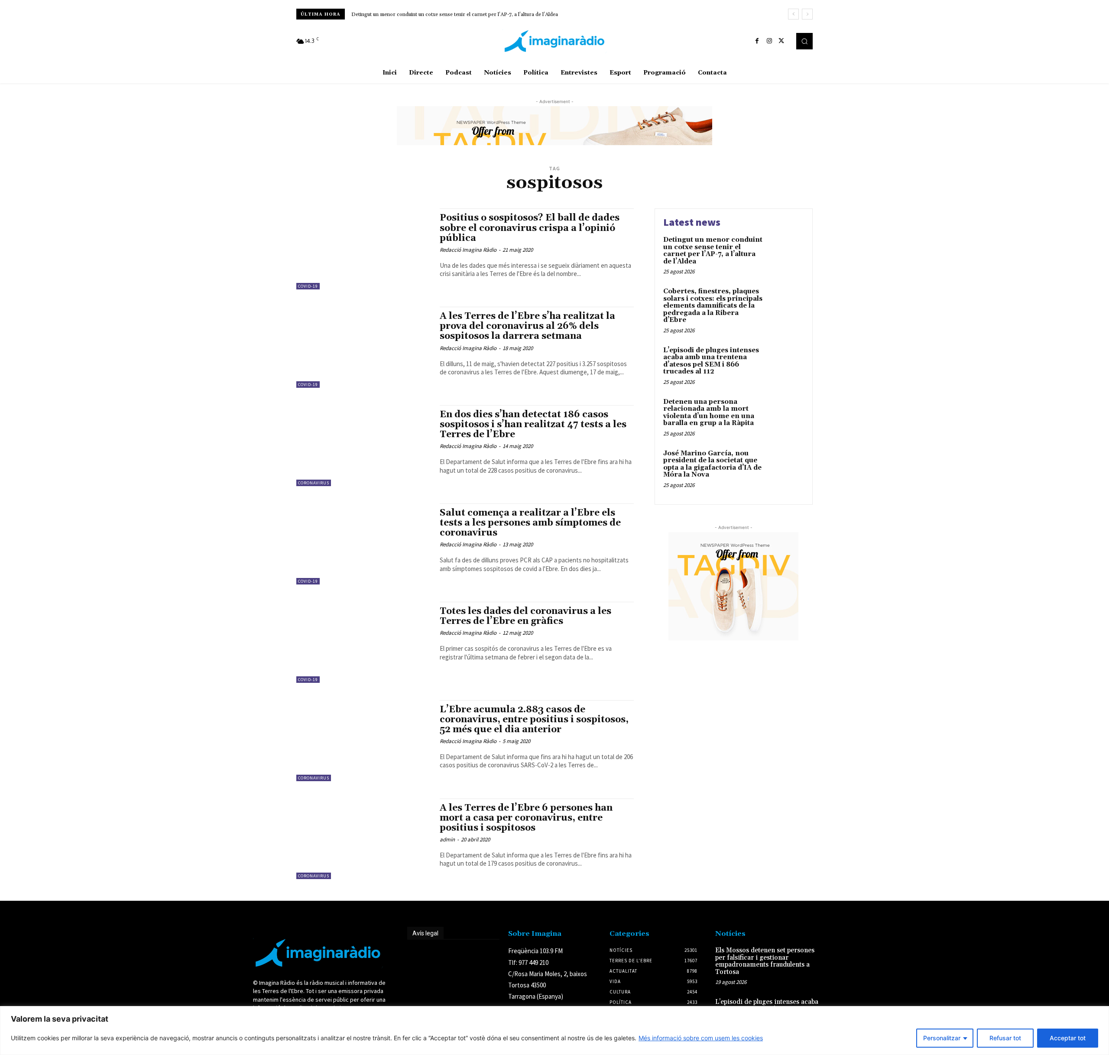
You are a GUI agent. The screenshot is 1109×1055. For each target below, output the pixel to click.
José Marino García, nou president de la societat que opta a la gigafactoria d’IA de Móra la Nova (712, 464)
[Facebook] (757, 41)
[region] (554, 1030)
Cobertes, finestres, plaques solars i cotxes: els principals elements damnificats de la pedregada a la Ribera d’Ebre (712, 305)
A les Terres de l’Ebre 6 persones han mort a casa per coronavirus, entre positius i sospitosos (526, 818)
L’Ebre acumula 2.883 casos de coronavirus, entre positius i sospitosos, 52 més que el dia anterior (534, 719)
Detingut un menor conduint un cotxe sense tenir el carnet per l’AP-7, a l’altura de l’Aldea (454, 14)
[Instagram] (769, 41)
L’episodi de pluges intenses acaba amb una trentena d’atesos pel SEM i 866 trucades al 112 (711, 361)
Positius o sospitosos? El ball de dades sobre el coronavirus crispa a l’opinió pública (529, 227)
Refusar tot (1005, 1038)
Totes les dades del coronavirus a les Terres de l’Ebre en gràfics (525, 616)
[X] (781, 41)
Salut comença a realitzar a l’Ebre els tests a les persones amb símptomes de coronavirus (530, 523)
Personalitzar (941, 1038)
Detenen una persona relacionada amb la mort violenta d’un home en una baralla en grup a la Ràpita (708, 413)
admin (447, 839)
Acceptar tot (1068, 1038)
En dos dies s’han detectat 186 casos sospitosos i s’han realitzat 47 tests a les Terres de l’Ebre (533, 424)
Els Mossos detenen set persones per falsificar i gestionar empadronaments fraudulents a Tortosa (764, 961)
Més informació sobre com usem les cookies (701, 1038)
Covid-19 (308, 286)
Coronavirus (313, 483)
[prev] (793, 14)
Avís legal (425, 933)
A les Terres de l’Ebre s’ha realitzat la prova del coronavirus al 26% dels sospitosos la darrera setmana (527, 326)
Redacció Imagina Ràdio (468, 249)
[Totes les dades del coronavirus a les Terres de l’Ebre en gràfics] (363, 642)
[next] (807, 14)
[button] (804, 41)
